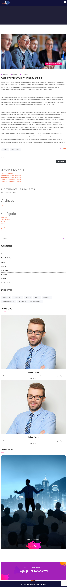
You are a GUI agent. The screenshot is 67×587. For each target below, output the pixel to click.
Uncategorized (56, 63)
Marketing (46, 297)
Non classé (4, 225)
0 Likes (63, 149)
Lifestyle (49, 63)
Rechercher (4, 158)
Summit (3, 229)
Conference (4, 217)
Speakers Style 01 (8, 301)
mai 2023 (3, 204)
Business (6, 297)
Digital (28, 297)
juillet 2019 (4, 206)
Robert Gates (33, 372)
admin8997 (6, 74)
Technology (22, 301)
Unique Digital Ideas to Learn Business (11, 179)
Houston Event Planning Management (11, 175)
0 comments (25, 74)
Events (3, 221)
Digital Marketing (5, 219)
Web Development (35, 301)
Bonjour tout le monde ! (7, 173)
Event (37, 297)
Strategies (4, 227)
